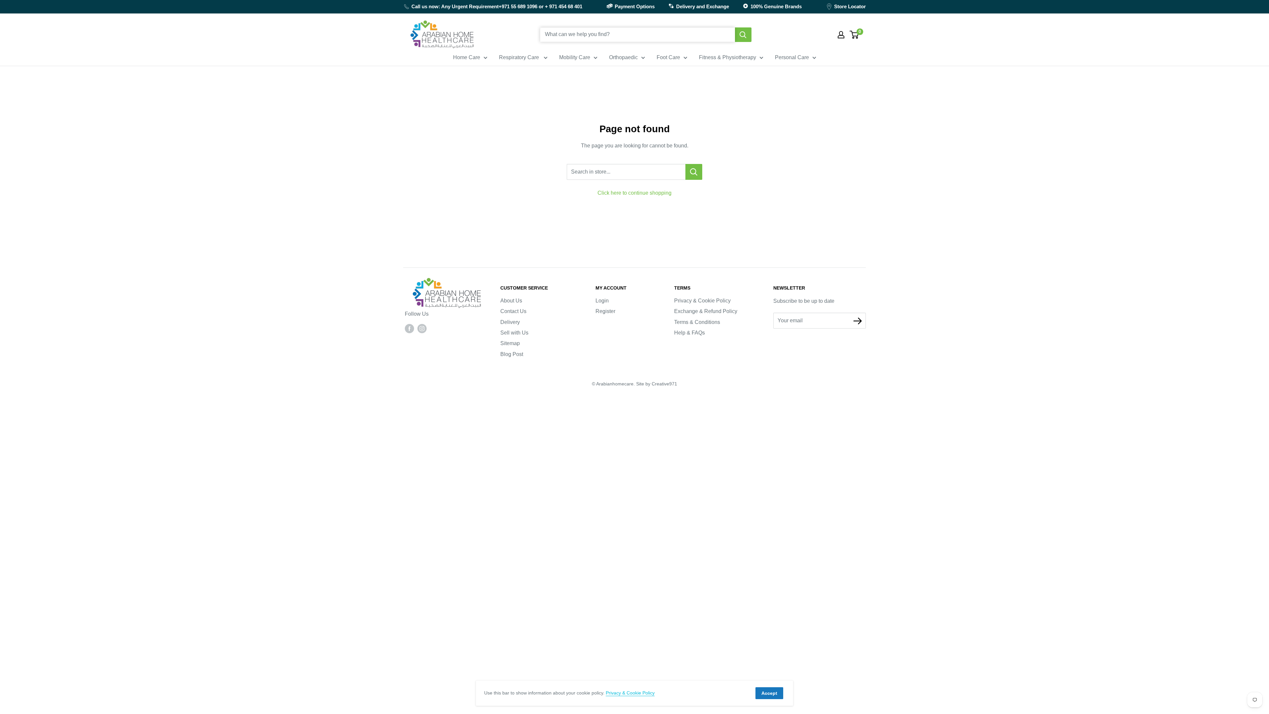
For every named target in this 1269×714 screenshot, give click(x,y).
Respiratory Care (519, 57)
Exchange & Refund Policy (705, 311)
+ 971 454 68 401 (563, 6)
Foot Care (668, 57)
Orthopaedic (623, 57)
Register (605, 311)
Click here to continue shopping (634, 193)
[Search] (743, 34)
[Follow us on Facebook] (409, 328)
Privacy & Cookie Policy (702, 300)
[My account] (841, 34)
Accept (769, 693)
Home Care (466, 57)
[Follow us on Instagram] (422, 328)
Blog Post (511, 354)
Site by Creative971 (656, 383)
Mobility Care (574, 57)
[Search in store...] (693, 172)
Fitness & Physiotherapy (727, 57)
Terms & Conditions (697, 322)
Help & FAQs (689, 333)
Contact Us (513, 311)
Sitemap (510, 343)
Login (602, 300)
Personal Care (792, 57)
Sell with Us (514, 333)
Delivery (510, 322)
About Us (511, 300)
